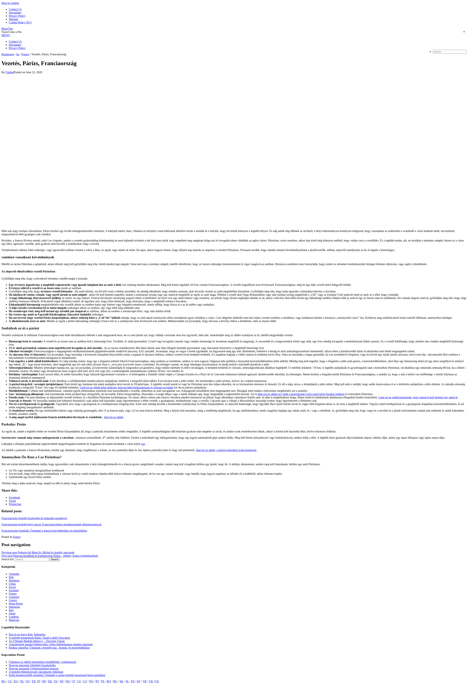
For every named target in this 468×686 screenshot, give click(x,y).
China (12, 583)
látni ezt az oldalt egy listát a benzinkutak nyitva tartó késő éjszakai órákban (301, 394)
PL (103, 681)
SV (139, 681)
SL (127, 681)
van (143, 443)
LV (79, 681)
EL (56, 681)
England (13, 590)
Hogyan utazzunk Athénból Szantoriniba (32, 665)
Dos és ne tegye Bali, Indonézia (27, 634)
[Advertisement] (111, 99)
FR (44, 681)
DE (50, 681)
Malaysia (14, 620)
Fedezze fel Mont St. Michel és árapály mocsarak (37, 552)
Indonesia (14, 606)
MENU (5, 35)
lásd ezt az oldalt (113, 417)
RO (109, 681)
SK (121, 681)
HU (68, 681)
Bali (11, 577)
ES (133, 681)
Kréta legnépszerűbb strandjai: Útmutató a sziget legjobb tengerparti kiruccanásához (57, 675)
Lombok (14, 616)
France (17, 536)
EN (34, 681)
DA (16, 681)
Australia (14, 573)
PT (97, 681)
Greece (13, 600)
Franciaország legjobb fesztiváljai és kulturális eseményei (34, 518)
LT (85, 681)
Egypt (12, 587)
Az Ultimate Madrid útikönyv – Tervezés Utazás (37, 641)
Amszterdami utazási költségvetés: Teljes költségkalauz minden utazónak (51, 644)
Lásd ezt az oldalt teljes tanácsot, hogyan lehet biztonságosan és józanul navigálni (126, 387)
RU (115, 681)
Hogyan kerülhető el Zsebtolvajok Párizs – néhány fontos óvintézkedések (49, 555)
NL (22, 681)
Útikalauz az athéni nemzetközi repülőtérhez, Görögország (42, 661)
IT (73, 681)
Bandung (14, 580)
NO (91, 681)
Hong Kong (16, 603)
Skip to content (10, 3)
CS (10, 681)
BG (3, 681)
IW (62, 681)
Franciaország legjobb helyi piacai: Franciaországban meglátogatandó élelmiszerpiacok (51, 524)
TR (145, 681)
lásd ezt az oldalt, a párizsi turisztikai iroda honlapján (226, 450)
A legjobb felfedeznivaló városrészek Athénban (36, 671)
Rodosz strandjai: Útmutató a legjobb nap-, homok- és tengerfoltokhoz (49, 647)
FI (38, 681)
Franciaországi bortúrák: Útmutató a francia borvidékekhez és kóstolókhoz (44, 530)
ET (28, 681)
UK (151, 681)
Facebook (14, 497)
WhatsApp (15, 504)
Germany (14, 596)
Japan (12, 613)
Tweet (12, 500)
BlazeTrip (7, 28)
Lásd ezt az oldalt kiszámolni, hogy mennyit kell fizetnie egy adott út (417, 397)
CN (157, 681)
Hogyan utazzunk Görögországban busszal (33, 668)
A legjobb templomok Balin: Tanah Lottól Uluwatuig (39, 637)
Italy (11, 610)
